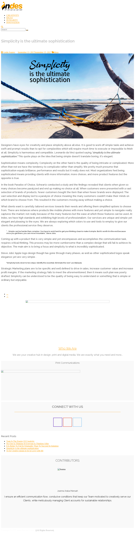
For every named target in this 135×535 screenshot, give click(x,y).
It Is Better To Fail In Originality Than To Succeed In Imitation (32, 446)
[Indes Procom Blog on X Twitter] (77, 422)
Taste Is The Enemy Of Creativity (20, 441)
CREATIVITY (12, 15)
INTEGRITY (12, 20)
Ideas (56, 52)
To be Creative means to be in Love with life (24, 451)
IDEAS (9, 18)
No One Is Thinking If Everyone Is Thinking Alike (27, 443)
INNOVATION (13, 22)
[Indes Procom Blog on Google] (67, 422)
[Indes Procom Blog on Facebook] (57, 422)
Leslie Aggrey (9, 52)
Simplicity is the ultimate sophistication (22, 448)
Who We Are (67, 348)
